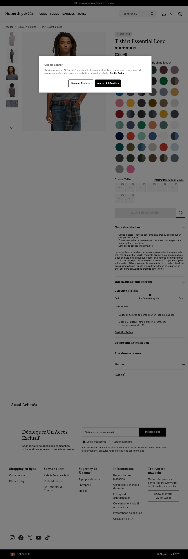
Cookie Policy (117, 73)
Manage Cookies (80, 83)
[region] (95, 74)
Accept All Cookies (108, 83)
